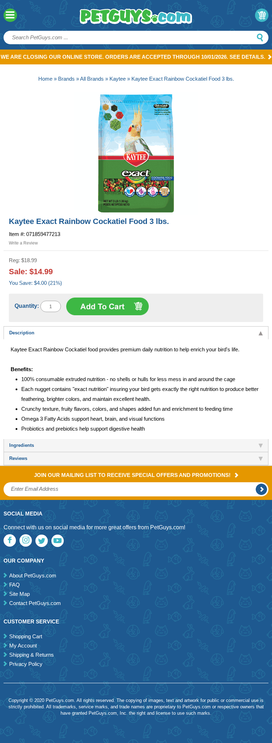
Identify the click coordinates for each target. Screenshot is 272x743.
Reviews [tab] (18, 458)
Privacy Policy (25, 664)
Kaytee (117, 79)
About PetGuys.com (32, 575)
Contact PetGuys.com (35, 603)
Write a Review (23, 243)
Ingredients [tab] (21, 445)
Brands (66, 79)
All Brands (92, 79)
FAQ (14, 585)
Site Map (19, 594)
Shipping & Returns (31, 655)
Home (45, 79)
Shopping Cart (25, 636)
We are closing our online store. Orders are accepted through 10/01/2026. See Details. (133, 57)
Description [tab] (21, 332)
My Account (23, 646)
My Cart (261, 15)
